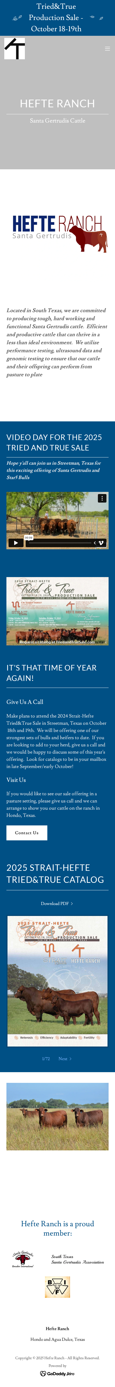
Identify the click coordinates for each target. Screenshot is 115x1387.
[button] (107, 48)
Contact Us (27, 833)
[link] (14, 48)
